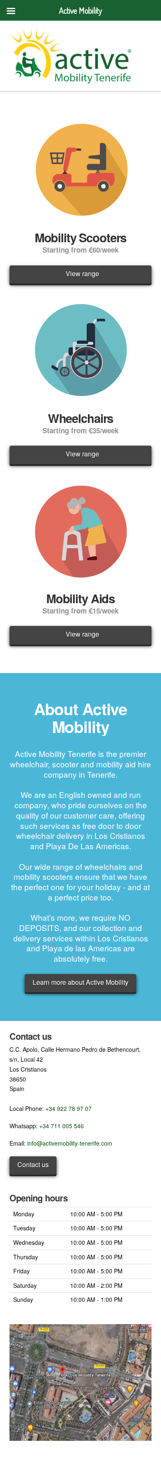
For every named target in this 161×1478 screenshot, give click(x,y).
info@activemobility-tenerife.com (69, 1143)
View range (82, 273)
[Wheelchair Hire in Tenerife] (80, 350)
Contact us (33, 1164)
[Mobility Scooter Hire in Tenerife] (80, 531)
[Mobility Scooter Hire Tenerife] (80, 170)
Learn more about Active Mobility (80, 982)
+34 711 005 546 (61, 1126)
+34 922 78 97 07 (68, 1108)
